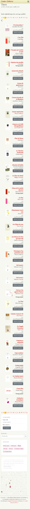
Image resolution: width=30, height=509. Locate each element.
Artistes (11, 448)
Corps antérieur (19, 353)
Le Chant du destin (17, 176)
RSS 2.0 (16, 502)
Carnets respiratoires (17, 112)
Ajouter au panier (18, 32)
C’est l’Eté (20, 37)
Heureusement (15, 501)
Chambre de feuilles (17, 165)
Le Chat (21, 198)
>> (25, 436)
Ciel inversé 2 (19, 278)
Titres (19, 446)
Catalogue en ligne (18, 448)
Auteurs (5, 448)
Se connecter (7, 428)
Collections (13, 446)
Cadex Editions (7, 1)
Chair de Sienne (18, 138)
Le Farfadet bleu (7, 451)
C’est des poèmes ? (18, 25)
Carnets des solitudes (17, 71)
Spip (9, 501)
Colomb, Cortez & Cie (17, 314)
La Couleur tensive (18, 376)
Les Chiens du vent (18, 224)
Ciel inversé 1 (19, 265)
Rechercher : (4, 433)
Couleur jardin (19, 365)
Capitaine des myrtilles (16, 62)
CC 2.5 (24, 501)
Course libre (19, 388)
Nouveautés (6, 446)
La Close (20, 301)
